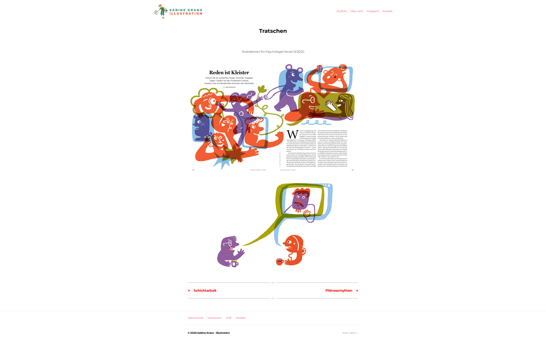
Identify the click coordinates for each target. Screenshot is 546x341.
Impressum (215, 317)
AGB (228, 317)
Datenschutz (195, 317)
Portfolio (342, 11)
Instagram (373, 11)
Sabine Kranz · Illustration (213, 332)
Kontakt (387, 11)
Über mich (356, 11)
